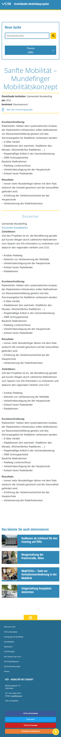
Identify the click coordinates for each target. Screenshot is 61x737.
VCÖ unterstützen (11, 632)
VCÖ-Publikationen (11, 662)
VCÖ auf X (30, 719)
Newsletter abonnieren (30, 731)
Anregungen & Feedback (13, 637)
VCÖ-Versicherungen (12, 666)
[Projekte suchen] (53, 36)
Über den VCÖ (9, 627)
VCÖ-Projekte (9, 652)
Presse (6, 671)
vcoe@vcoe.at (16, 696)
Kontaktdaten (9, 642)
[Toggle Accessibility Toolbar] (56, 732)
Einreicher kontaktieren (15, 227)
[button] (17, 109)
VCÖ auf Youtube (30, 725)
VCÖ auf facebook (30, 713)
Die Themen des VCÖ (12, 657)
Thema (30, 50)
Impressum (8, 647)
